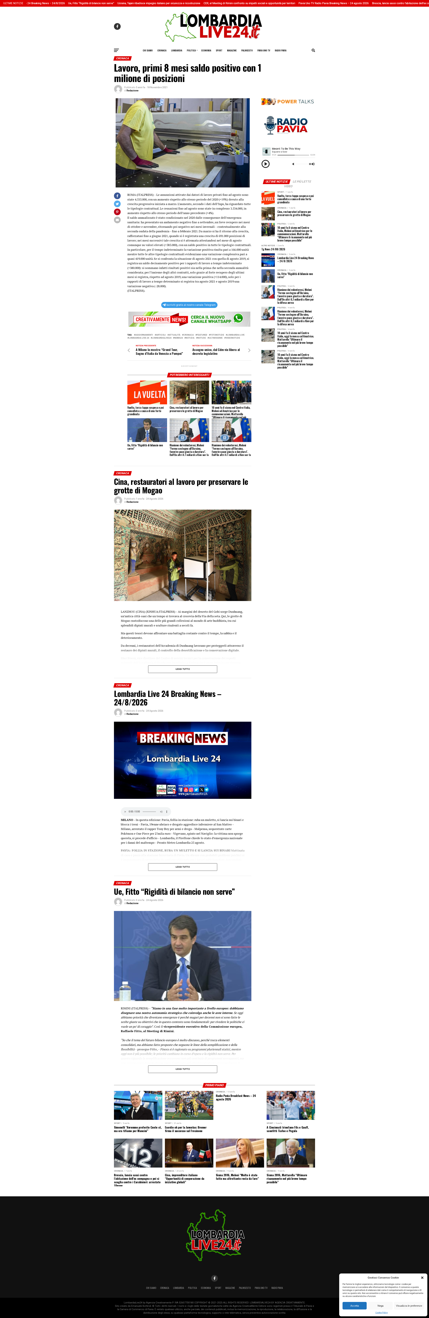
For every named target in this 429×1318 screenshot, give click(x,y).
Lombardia (176, 50)
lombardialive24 (161, 338)
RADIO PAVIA (280, 50)
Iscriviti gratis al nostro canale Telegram (191, 304)
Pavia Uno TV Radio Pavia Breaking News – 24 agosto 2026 (269, 3)
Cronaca (161, 50)
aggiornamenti (144, 335)
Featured (202, 335)
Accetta (354, 1305)
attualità (174, 335)
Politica (191, 50)
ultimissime (216, 338)
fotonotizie (217, 335)
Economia (206, 50)
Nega (380, 1305)
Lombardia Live (235, 335)
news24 (178, 338)
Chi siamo (148, 50)
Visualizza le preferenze (409, 1305)
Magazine (232, 50)
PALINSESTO (247, 50)
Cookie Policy (381, 1312)
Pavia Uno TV (263, 50)
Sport (219, 50)
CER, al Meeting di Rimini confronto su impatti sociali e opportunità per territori (185, 3)
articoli (161, 335)
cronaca (188, 335)
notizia (190, 338)
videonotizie (233, 338)
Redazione (132, 90)
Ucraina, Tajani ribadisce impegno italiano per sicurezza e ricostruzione (94, 3)
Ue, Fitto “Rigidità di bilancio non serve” (27, 3)
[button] (422, 1277)
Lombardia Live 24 (139, 338)
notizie (201, 338)
